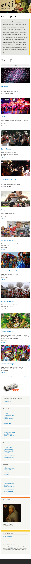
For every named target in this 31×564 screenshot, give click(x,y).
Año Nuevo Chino (7, 117)
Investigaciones (7, 459)
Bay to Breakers (6, 149)
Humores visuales (7, 421)
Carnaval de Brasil (7, 331)
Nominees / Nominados (8, 403)
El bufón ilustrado (7, 454)
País (11, 59)
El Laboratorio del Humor (9, 457)
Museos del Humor (7, 423)
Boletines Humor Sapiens (9, 489)
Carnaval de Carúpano (8, 364)
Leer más (3, 95)
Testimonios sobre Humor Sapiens (11, 493)
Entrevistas (6, 417)
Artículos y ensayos (8, 447)
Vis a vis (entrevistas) (8, 451)
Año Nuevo (4, 86)
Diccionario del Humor (7, 536)
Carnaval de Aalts (7, 240)
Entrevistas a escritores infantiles (10, 437)
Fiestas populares (7, 488)
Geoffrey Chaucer (6, 522)
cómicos (11, 546)
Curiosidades (6, 472)
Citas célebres (7, 471)
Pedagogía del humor (8, 434)
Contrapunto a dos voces (9, 415)
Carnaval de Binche (7, 301)
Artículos (6, 412)
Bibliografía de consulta (9, 483)
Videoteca (6, 484)
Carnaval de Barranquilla (9, 271)
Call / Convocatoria (8, 401)
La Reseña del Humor (8, 491)
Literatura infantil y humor (9, 432)
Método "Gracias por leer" (9, 435)
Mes (2, 59)
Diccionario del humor (8, 449)
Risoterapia (6, 452)
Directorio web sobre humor (9, 486)
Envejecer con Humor (8, 418)
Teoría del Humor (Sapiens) (9, 446)
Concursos (6, 413)
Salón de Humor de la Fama (9, 467)
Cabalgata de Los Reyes (8, 179)
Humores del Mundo (8, 420)
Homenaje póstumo (8, 469)
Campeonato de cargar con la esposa (13, 210)
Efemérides (6, 474)
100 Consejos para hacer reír (9, 455)
